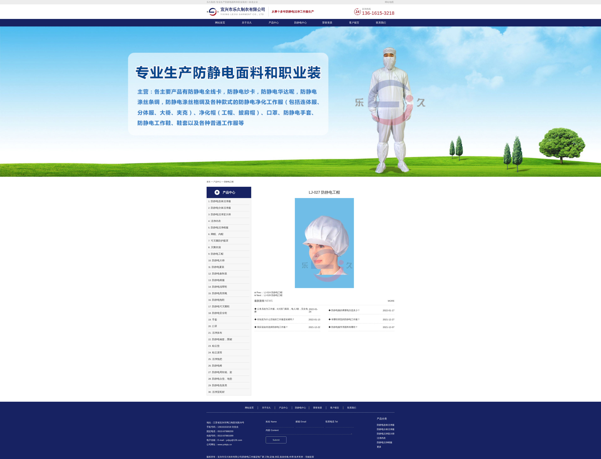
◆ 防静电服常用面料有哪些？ (343, 327)
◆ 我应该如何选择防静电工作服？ (271, 327)
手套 (214, 319)
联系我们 (381, 22)
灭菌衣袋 (216, 247)
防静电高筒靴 (219, 293)
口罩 (214, 326)
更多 (379, 447)
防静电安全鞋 (219, 313)
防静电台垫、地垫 (222, 378)
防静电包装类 (219, 385)
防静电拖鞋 (218, 300)
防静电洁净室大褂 (221, 214)
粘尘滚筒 (217, 352)
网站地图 (389, 2)
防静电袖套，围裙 (222, 339)
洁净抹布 (217, 332)
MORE (391, 301)
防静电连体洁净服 (221, 201)
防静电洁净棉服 (219, 227)
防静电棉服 (218, 280)
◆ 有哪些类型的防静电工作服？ (344, 319)
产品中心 (274, 22)
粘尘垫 (216, 346)
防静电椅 (217, 365)
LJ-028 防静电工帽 (273, 295)
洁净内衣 (216, 221)
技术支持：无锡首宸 (304, 457)
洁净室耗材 (218, 392)
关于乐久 (247, 22)
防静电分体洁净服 (221, 207)
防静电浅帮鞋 (219, 286)
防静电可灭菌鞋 (221, 306)
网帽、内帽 (217, 234)
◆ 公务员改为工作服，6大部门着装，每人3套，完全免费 (281, 310)
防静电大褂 (218, 260)
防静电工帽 (229, 182)
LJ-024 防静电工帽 (273, 292)
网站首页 (220, 22)
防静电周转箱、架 (222, 372)
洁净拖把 (217, 359)
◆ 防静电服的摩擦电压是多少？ (344, 310)
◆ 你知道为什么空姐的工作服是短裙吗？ (274, 319)
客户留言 (354, 22)
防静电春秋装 (219, 273)
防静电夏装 (218, 267)
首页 (208, 182)
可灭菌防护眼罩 (219, 240)
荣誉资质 (327, 22)
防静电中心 (300, 22)
